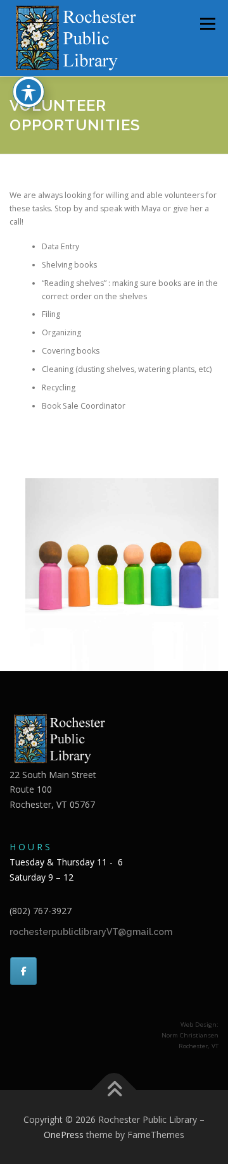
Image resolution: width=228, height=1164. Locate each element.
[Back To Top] (114, 1089)
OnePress (64, 1135)
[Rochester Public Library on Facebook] (23, 971)
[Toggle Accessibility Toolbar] (28, 92)
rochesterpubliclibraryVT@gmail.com (91, 932)
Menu (206, 23)
